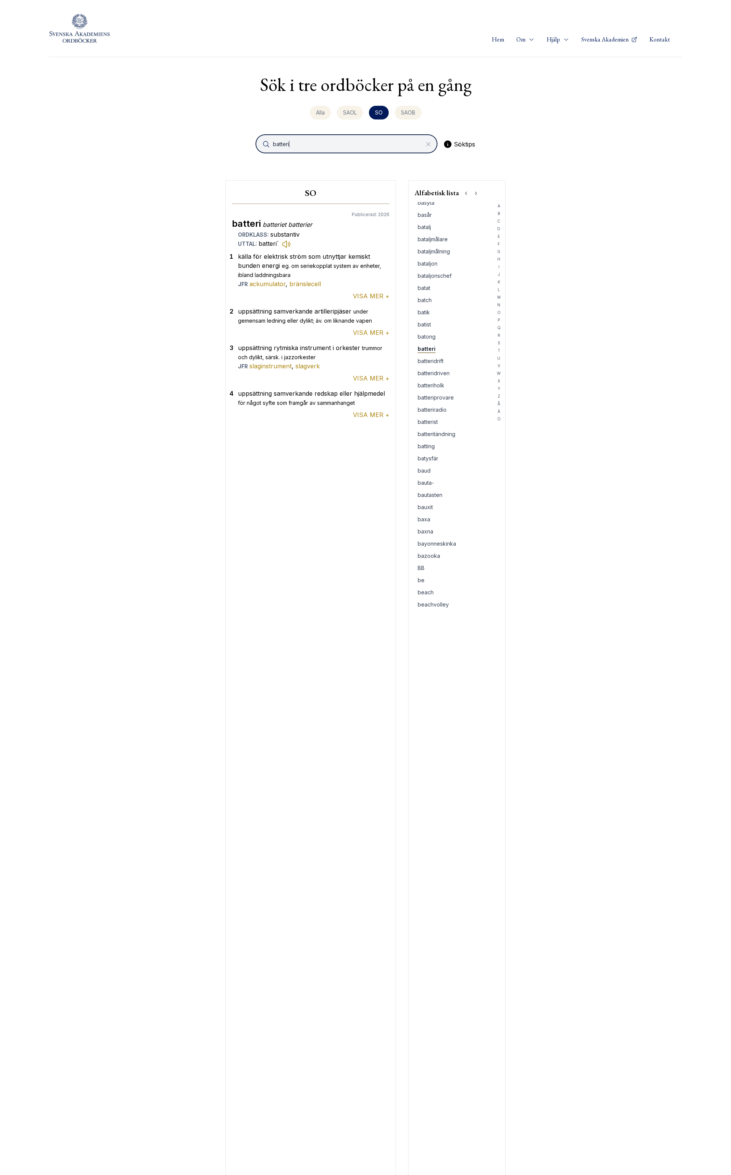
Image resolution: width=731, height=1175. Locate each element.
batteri (427, 348)
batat (424, 288)
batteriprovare (436, 397)
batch (425, 300)
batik (424, 312)
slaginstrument (270, 366)
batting (426, 446)
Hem (498, 39)
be (421, 580)
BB (421, 568)
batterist (428, 422)
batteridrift (431, 361)
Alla (320, 112)
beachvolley (433, 604)
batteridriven (434, 373)
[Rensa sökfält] (428, 144)
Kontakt (660, 39)
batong (427, 336)
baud (424, 470)
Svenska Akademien (605, 39)
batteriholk (431, 385)
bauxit (425, 507)
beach (426, 592)
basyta (426, 202)
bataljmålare (433, 239)
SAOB (408, 112)
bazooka (429, 555)
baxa (424, 519)
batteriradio (432, 409)
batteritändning (436, 434)
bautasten (430, 495)
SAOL (350, 112)
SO (379, 112)
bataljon (427, 263)
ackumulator (267, 284)
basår (425, 215)
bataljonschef (435, 275)
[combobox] (347, 144)
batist (424, 324)
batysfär (428, 458)
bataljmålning (434, 251)
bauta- (426, 482)
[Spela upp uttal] (286, 244)
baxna (425, 531)
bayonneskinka (437, 543)
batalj (424, 227)
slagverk (307, 366)
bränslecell (305, 284)
